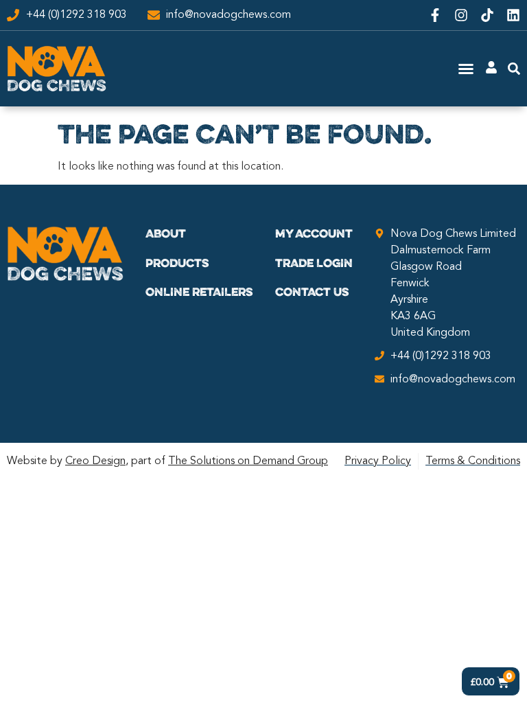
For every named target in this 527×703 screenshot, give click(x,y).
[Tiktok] (487, 15)
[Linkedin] (513, 15)
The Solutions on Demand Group (248, 461)
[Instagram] (461, 15)
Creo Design (95, 461)
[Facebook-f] (435, 15)
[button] (466, 68)
